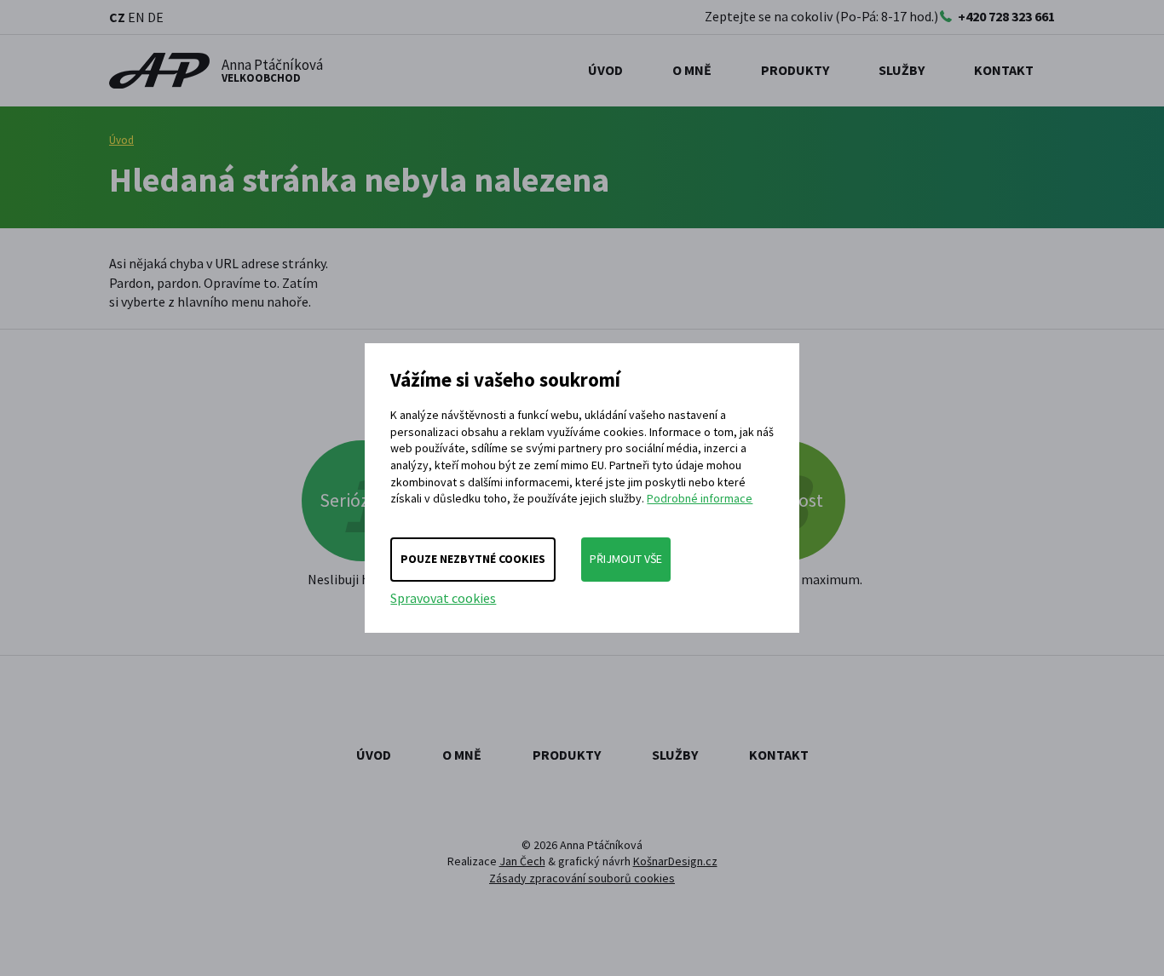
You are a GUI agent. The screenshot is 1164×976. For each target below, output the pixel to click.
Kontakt (1004, 69)
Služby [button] (902, 69)
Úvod (605, 69)
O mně (692, 69)
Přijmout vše (626, 558)
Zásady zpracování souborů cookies (582, 878)
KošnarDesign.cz (675, 861)
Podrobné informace (699, 498)
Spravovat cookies (443, 597)
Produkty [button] (795, 69)
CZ (117, 17)
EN (136, 17)
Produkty (567, 754)
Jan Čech (522, 861)
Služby (675, 754)
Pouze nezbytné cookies (472, 558)
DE (155, 17)
